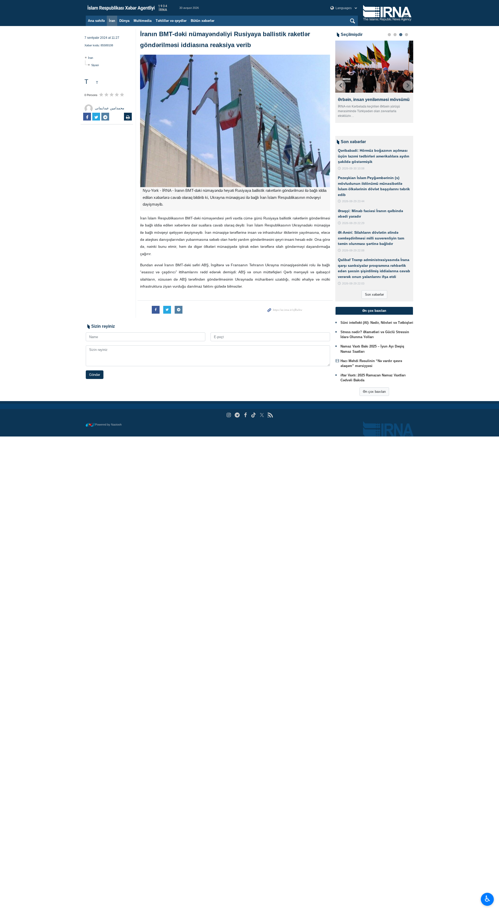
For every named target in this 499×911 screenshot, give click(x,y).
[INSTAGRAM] (228, 415)
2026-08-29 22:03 (353, 283)
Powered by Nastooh (108, 424)
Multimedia (143, 21)
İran (112, 21)
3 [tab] (400, 34)
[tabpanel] (374, 82)
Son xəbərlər (374, 294)
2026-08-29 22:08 (353, 250)
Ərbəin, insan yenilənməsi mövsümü (374, 99)
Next (408, 85)
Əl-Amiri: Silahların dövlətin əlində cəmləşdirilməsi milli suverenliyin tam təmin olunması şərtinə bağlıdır (371, 238)
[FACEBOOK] (245, 415)
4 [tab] (406, 34)
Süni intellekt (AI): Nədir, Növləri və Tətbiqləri (376, 323)
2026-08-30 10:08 (353, 168)
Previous (340, 85)
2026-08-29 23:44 (353, 201)
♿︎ (487, 898)
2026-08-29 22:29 (353, 223)
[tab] (374, 311)
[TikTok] (253, 415)
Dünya (124, 21)
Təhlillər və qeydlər (171, 21)
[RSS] (270, 415)
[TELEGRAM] (237, 415)
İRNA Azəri (127, 8)
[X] (261, 415)
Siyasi (95, 65)
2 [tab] (395, 34)
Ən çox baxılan (374, 392)
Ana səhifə (96, 21)
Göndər (94, 375)
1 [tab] (389, 34)
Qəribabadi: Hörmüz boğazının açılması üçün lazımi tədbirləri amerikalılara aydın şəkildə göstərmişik (373, 156)
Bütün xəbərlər (202, 21)
